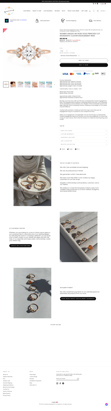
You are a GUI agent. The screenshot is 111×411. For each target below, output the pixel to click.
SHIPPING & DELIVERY (68, 137)
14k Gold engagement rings (71, 30)
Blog (31, 383)
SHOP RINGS (26, 11)
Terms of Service (7, 391)
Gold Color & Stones (67, 52)
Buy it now (83, 65)
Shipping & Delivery (8, 385)
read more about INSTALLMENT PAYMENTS (78, 298)
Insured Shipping (7, 383)
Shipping (62, 41)
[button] (103, 11)
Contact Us (6, 389)
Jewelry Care (6, 381)
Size (61, 48)
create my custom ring (20, 245)
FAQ (4, 379)
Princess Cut (95, 115)
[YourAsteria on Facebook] (60, 383)
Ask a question (66, 141)
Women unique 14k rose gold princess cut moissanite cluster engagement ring (81, 30)
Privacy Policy (6, 395)
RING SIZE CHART (66, 130)
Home (61, 30)
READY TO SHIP (37, 11)
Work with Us (33, 385)
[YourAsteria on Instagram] (57, 383)
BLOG (63, 11)
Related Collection (68, 144)
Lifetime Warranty (7, 376)
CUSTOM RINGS (47, 11)
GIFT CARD (84, 11)
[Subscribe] (78, 379)
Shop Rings (33, 374)
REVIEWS (57, 11)
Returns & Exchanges (8, 387)
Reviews (32, 379)
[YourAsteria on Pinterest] (63, 383)
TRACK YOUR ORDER (73, 11)
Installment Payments (35, 381)
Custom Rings (33, 376)
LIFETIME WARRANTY (67, 134)
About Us (5, 374)
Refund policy (6, 393)
